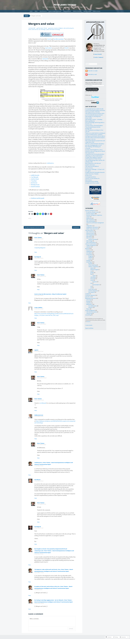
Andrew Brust (35, 179)
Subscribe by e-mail (92, 74)
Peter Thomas (38, 237)
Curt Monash (34, 177)
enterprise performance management (95, 222)
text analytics (91, 292)
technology (43, 29)
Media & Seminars (77, 11)
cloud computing (92, 265)
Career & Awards (67, 11)
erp (91, 271)
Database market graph (37, 198)
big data (90, 263)
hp (48, 29)
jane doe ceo (88, 296)
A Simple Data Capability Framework (93, 157)
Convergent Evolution (90, 177)
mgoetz (36, 350)
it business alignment (90, 295)
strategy (88, 260)
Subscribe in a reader (93, 71)
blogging (90, 256)
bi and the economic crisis (92, 212)
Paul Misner (37, 479)
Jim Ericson (34, 183)
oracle (29, 29)
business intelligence (58, 28)
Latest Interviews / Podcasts (91, 174)
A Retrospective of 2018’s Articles (93, 158)
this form (88, 321)
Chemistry (88, 303)
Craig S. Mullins (38, 307)
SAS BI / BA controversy (92, 228)
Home (31, 11)
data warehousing (68, 28)
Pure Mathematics (92, 306)
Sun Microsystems (59, 39)
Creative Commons (98, 57)
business (52, 28)
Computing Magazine (39, 247)
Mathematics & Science (90, 298)
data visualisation (90, 219)
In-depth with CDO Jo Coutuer (92, 183)
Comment (71, 628)
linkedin (90, 257)
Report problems (89, 328)
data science (89, 238)
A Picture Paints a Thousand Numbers (94, 125)
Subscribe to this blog (92, 89)
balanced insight (94, 269)
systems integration (93, 290)
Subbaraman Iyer (38, 415)
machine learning (92, 239)
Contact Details (97, 54)
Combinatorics (50, 163)
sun (39, 29)
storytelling (88, 315)
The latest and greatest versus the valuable (34, 227)
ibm (73, 28)
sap (91, 283)
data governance (90, 233)
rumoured (45, 59)
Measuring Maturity (90, 121)
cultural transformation (90, 244)
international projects (91, 312)
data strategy (89, 241)
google (92, 272)
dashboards (88, 218)
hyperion (94, 281)
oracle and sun (35, 29)
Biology (88, 301)
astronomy (88, 300)
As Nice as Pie (88, 175)
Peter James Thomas (65, 4)
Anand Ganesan (35, 186)
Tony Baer (34, 181)
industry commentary (93, 266)
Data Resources (43, 11)
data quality (89, 236)
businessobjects (96, 284)
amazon (92, 268)
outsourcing (89, 313)
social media (89, 254)
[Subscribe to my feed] (86, 71)
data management (90, 235)
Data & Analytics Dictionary (55, 11)
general (87, 248)
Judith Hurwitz (35, 175)
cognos (94, 275)
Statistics (90, 307)
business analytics (90, 213)
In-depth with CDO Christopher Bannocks (95, 172)
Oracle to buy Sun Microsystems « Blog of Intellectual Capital (50, 294)
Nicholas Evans (35, 185)
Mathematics (89, 304)
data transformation (91, 242)
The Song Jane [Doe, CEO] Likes (92, 112)
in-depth (87, 294)
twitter (90, 259)
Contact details (88, 325)
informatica (93, 277)
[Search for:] (91, 64)
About (36, 11)
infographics (89, 225)
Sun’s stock (48, 48)
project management (90, 310)
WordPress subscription (93, 80)
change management (91, 245)
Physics (88, 309)
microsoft (92, 278)
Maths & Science (87, 11)
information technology (54, 29)
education (88, 247)
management (89, 251)
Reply (35, 252)
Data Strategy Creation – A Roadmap (93, 119)
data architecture (90, 232)
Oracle (49, 39)
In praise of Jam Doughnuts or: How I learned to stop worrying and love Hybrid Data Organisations (95, 151)
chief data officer (89, 230)
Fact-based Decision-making (91, 181)
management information (92, 227)
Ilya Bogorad (37, 256)
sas (91, 286)
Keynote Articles (96, 11)
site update (89, 253)
